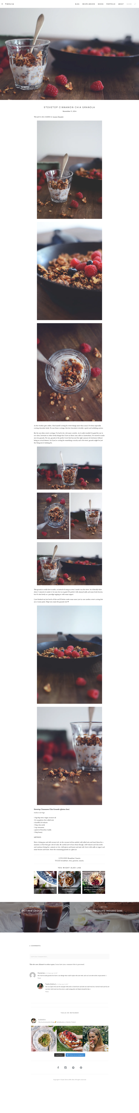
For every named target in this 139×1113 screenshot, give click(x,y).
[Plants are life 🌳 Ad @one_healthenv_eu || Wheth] (95, 1038)
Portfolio (110, 4)
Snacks (77, 858)
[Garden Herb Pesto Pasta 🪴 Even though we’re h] (44, 1038)
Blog (77, 4)
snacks (81, 860)
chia (70, 860)
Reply (39, 978)
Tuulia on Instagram (70, 1013)
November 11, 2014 (69, 111)
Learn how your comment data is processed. (69, 964)
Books (100, 4)
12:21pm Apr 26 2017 (52, 973)
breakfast (64, 860)
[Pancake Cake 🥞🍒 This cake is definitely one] (70, 1038)
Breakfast (71, 858)
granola (75, 860)
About (121, 4)
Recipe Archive (89, 4)
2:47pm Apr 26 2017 (63, 984)
